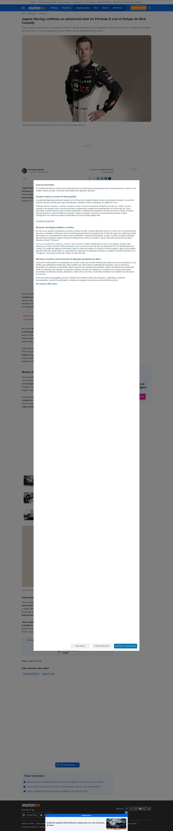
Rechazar (80, 646)
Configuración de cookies (46, 215)
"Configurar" (40, 253)
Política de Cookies (66, 213)
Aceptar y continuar (125, 646)
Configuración (101, 646)
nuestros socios (70, 244)
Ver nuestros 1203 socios (46, 284)
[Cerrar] (126, 812)
